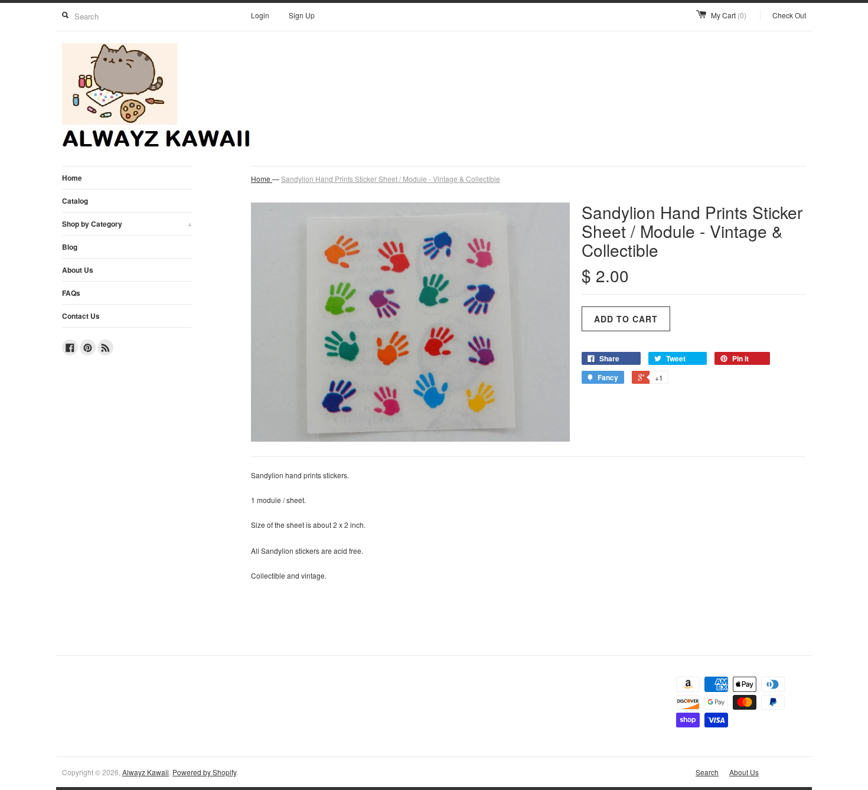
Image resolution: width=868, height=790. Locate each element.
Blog (69, 246)
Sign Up (302, 15)
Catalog (75, 200)
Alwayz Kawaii (145, 772)
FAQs (71, 293)
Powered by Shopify (204, 772)
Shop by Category (127, 223)
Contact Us (81, 316)
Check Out (789, 15)
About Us (77, 270)
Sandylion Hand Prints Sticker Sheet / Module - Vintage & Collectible (390, 179)
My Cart (728, 15)
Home (72, 177)
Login (260, 15)
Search (707, 772)
